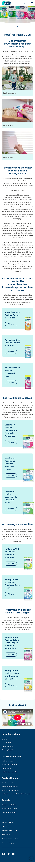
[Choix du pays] (31, 858)
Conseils (6, 800)
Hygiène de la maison (9, 812)
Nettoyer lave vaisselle (9, 772)
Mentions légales (7, 822)
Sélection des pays (8, 843)
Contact (4, 826)
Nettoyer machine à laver (10, 764)
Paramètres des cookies (10, 839)
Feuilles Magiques (11, 778)
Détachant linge (7, 742)
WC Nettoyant (6, 768)
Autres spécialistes (8, 750)
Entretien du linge (11, 734)
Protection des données (10, 830)
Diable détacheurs (8, 746)
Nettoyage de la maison (10, 808)
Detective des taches (9, 805)
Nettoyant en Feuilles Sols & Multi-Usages (16, 794)
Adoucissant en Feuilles (10, 786)
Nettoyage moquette (8, 761)
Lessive (4, 739)
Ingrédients (6, 834)
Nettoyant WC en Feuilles (10, 790)
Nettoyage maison (11, 756)
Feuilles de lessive (8, 783)
